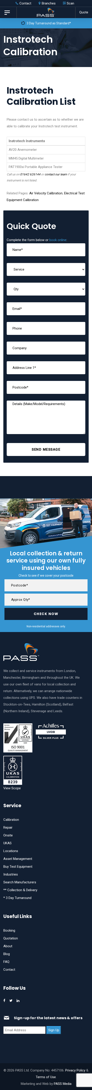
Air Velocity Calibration (46, 193)
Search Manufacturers (19, 882)
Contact (9, 970)
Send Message (46, 449)
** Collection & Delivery (20, 890)
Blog (6, 954)
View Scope (12, 788)
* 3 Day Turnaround (17, 898)
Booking (9, 930)
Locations (10, 851)
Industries (10, 874)
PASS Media (62, 1084)
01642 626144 (30, 174)
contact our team (56, 174)
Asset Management (17, 859)
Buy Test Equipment (17, 867)
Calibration (11, 820)
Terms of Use (46, 1077)
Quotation (10, 938)
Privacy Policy (75, 1070)
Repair (8, 827)
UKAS (7, 843)
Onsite (8, 835)
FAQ (6, 962)
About (7, 946)
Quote (83, 12)
